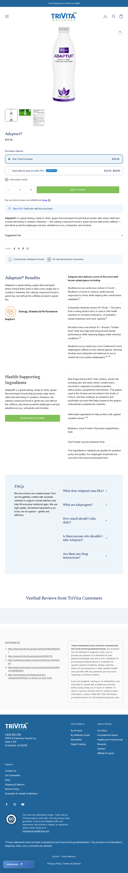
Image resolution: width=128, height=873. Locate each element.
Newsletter (76, 739)
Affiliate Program (105, 753)
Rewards (101, 744)
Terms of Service (72, 863)
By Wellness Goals (80, 735)
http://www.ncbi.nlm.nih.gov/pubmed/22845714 (30, 656)
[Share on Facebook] (14, 248)
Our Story (102, 730)
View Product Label (32, 418)
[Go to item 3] (38, 118)
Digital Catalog (78, 744)
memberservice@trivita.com (35, 831)
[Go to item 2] (25, 112)
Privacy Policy (54, 863)
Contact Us (10, 770)
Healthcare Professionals (110, 739)
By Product (76, 730)
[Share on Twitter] (18, 248)
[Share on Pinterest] (23, 248)
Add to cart (78, 189)
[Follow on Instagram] (14, 804)
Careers (101, 748)
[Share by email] (27, 248)
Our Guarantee (12, 775)
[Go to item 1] (11, 115)
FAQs (7, 780)
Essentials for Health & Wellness (21, 793)
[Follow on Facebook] (6, 804)
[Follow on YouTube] (22, 804)
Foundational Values (107, 735)
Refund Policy (12, 789)
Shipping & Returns (15, 784)
